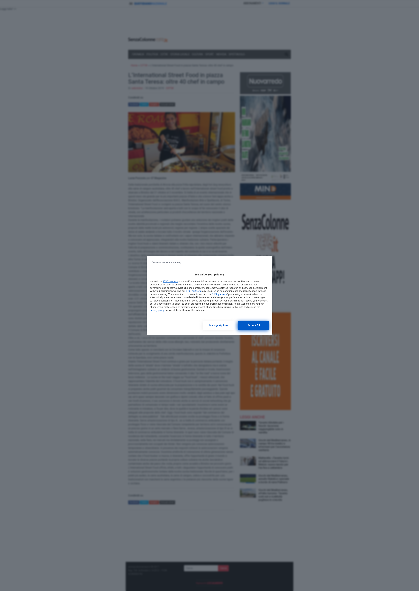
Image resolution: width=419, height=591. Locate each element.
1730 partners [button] (170, 281)
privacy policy (157, 310)
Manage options (218, 325)
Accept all (253, 325)
